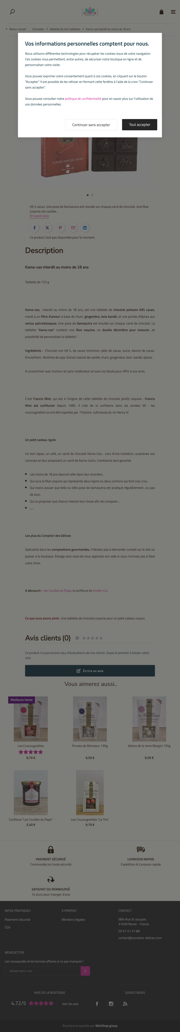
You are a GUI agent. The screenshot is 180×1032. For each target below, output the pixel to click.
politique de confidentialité (83, 98)
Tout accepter (139, 125)
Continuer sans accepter (91, 125)
